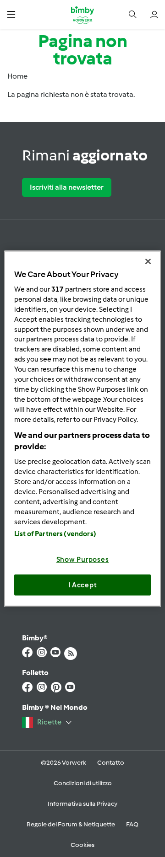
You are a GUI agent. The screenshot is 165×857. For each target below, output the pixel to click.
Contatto (110, 763)
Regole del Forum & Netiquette (71, 824)
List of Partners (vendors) (55, 534)
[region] (82, 428)
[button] (11, 14)
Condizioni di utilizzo (83, 783)
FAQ (132, 824)
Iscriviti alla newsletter (67, 187)
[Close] (148, 261)
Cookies (82, 845)
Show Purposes (82, 559)
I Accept (82, 584)
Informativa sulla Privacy (82, 804)
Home (17, 76)
